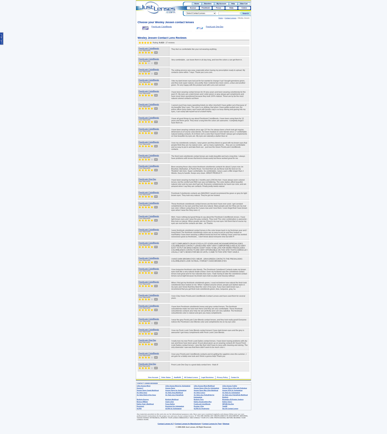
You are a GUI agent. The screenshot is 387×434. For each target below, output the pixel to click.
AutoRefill (177, 377)
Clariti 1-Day (169, 402)
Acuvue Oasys (170, 388)
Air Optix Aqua (142, 392)
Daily (231, 8)
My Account (221, 4)
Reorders (207, 4)
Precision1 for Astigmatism (174, 406)
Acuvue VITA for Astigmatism (232, 390)
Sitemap (226, 424)
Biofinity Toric (199, 399)
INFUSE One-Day (228, 404)
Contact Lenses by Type (211, 424)
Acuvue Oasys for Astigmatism (175, 390)
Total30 (224, 406)
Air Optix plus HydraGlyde (174, 395)
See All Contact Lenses (230, 408)
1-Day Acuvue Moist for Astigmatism (177, 386)
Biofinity (225, 397)
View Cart (244, 4)
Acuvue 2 (140, 388)
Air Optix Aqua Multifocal (174, 392)
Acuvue (193, 8)
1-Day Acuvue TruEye (229, 386)
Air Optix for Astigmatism (231, 392)
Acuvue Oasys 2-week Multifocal (148, 390)
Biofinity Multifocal (172, 399)
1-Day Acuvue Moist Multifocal (204, 386)
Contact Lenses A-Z (166, 424)
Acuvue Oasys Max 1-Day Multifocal (206, 390)
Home (196, 4)
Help (233, 4)
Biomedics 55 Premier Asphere (233, 399)
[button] (2, 38)
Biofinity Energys (143, 399)
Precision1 (140, 406)
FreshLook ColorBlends (149, 48)
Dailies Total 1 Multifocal (145, 404)
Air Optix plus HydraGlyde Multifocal (235, 395)
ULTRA (139, 408)
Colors (244, 8)
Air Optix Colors (199, 392)
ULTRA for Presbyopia (201, 408)
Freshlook (206, 8)
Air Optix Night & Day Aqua (146, 395)
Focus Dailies (170, 404)
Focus (218, 8)
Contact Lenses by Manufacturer (188, 424)
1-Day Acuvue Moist (143, 386)
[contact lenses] (154, 10)
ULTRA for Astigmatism (173, 408)
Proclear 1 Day (199, 406)
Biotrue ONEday (142, 402)
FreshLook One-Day (147, 179)
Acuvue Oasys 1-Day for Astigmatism (206, 388)
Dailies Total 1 (227, 402)
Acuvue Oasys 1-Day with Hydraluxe (234, 388)
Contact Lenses (230, 18)
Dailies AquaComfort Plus (203, 402)
